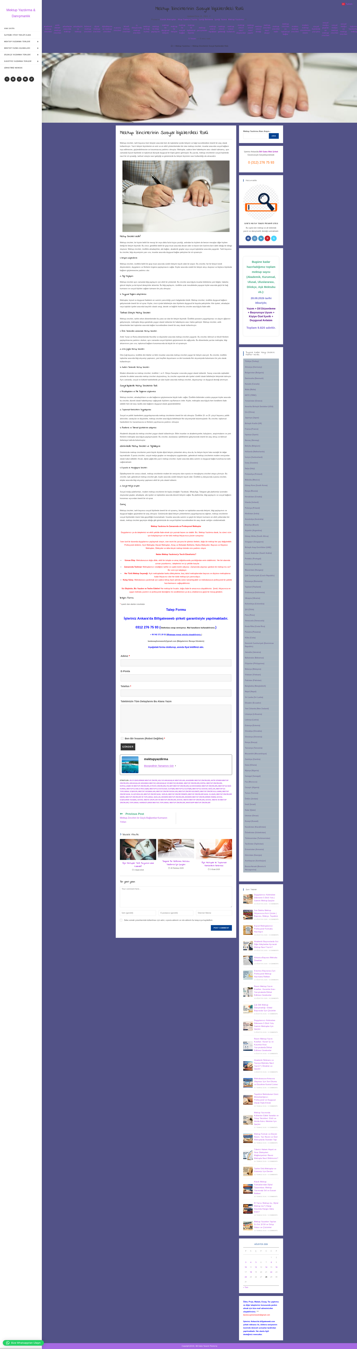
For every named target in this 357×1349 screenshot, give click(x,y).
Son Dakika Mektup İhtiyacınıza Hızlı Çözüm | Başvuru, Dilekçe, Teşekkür (266, 913)
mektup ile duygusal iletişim (165, 29)
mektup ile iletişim (174, 29)
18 (251, 1272)
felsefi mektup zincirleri (126, 29)
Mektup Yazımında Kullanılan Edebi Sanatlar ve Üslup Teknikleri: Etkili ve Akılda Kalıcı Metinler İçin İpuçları (266, 1118)
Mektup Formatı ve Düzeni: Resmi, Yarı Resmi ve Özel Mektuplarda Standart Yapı (266, 1137)
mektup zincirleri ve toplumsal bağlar (285, 29)
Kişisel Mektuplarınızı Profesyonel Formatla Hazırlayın (263, 929)
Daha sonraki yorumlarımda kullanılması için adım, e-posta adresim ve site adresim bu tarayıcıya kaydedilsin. (168, 920)
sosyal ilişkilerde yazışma (316, 29)
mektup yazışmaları (202, 29)
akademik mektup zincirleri (48, 29)
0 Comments (274, 904)
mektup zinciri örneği (258, 29)
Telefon (126, 686)
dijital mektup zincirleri (97, 29)
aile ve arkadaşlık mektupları (171, 780)
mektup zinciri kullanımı (231, 29)
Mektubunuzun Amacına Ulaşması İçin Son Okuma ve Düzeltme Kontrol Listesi (266, 1081)
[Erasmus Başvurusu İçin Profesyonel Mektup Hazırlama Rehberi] (248, 975)
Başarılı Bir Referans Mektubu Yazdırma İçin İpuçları (176, 863)
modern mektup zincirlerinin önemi (305, 29)
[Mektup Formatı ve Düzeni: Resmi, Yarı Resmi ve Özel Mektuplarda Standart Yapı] (248, 1138)
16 (276, 1267)
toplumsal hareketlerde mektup (144, 802)
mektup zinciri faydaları (212, 29)
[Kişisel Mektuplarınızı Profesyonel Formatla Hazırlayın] (248, 930)
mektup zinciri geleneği (221, 29)
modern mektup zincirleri (295, 29)
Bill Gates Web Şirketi (268, 152)
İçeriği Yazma (221, 19)
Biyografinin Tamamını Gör (159, 765)
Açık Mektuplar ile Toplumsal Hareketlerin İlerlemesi (214, 864)
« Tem (245, 1287)
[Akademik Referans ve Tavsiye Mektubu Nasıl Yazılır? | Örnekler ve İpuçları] (248, 1066)
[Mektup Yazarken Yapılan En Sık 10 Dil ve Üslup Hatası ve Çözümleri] (248, 1226)
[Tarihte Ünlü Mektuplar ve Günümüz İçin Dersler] (248, 1171)
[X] (6, 79)
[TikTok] (31, 79)
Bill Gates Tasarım (202, 1346)
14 (266, 1267)
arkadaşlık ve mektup (78, 29)
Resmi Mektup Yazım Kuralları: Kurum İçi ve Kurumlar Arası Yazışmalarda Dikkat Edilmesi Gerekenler (263, 1044)
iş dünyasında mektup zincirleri (137, 29)
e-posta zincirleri (117, 29)
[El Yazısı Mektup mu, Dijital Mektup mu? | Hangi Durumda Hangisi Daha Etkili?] (248, 1209)
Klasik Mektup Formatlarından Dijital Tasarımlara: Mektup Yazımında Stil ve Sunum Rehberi (265, 1187)
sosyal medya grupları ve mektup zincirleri (325, 29)
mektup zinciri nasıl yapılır (250, 29)
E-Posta (125, 671)
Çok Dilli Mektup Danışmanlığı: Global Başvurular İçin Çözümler (265, 1008)
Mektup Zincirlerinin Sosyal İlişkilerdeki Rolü (210, 46)
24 (246, 1277)
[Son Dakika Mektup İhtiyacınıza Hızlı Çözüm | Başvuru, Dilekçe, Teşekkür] (248, 914)
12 (256, 1267)
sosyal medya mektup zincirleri (334, 29)
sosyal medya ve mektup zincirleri (343, 29)
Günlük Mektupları (168, 19)
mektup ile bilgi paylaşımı (155, 29)
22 (271, 1272)
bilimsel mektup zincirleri (88, 29)
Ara (274, 136)
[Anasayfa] (172, 46)
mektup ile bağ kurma (146, 29)
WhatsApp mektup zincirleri (198, 802)
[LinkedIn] (261, 238)
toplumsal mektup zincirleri (172, 802)
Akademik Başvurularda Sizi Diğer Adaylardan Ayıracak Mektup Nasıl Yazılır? (266, 944)
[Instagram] (19, 79)
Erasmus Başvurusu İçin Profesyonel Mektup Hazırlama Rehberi (264, 974)
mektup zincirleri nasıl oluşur (267, 29)
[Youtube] (25, 79)
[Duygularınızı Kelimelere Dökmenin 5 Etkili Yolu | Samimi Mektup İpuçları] (248, 899)
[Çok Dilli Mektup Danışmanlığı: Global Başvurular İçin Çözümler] (248, 1009)
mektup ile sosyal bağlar (182, 29)
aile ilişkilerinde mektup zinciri (143, 780)
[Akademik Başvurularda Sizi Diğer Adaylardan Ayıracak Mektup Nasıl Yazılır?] (248, 946)
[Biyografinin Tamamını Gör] (175, 766)
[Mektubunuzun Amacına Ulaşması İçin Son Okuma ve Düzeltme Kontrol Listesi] (248, 1083)
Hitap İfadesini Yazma (187, 19)
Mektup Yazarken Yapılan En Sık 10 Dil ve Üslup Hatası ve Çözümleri (265, 1225)
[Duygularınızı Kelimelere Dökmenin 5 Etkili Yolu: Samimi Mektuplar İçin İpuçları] (248, 1026)
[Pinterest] (267, 238)
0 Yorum (192, 39)
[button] (23, 1343)
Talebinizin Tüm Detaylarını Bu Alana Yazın (146, 701)
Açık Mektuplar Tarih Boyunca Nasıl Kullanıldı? (138, 865)
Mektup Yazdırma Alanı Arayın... (257, 131)
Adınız (125, 656)
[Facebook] (13, 79)
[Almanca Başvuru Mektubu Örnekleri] (248, 960)
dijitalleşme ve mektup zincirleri (107, 29)
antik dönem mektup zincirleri (57, 29)
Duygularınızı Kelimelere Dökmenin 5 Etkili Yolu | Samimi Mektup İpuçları (264, 898)
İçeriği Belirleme (206, 19)
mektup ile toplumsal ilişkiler (191, 29)
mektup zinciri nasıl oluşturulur (241, 29)
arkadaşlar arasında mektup (67, 29)
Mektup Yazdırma (236, 19)
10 (246, 1267)
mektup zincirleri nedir (276, 29)
